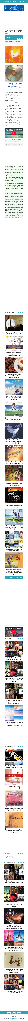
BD (12, 139)
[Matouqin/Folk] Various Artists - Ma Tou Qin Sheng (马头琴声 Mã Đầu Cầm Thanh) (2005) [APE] (14, 505)
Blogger (14, 1019)
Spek (18, 215)
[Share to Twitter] (22, 39)
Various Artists (8, 43)
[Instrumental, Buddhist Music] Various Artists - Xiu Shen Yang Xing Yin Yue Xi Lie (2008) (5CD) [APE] (14, 971)
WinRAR (13, 217)
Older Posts (19, 577)
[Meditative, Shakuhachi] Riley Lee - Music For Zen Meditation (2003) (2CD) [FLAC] (14, 830)
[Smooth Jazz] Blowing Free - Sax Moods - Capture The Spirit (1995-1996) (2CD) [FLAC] (14, 441)
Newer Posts (9, 577)
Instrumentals (18, 41)
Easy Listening (11, 41)
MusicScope (12, 215)
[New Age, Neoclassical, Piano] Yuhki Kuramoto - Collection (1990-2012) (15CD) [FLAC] (14, 549)
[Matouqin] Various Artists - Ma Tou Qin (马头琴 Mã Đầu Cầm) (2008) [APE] (14, 419)
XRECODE (17, 217)
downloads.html (18, 178)
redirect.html (14, 185)
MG (15, 139)
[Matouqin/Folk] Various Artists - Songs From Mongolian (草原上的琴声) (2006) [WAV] (14, 527)
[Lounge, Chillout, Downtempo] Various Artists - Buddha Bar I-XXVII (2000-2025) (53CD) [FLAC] (14, 949)
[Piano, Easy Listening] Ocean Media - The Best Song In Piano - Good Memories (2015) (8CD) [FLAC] (14, 724)
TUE (11, 36)
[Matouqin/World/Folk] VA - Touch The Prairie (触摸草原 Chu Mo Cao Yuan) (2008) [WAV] (14, 483)
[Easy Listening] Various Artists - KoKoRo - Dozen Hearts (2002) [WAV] (13, 32)
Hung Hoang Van (14, 1018)
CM (10, 139)
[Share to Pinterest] (20, 39)
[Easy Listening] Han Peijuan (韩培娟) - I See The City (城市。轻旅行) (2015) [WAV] (14, 398)
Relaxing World (13, 1015)
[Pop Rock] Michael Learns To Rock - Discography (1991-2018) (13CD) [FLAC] (14, 680)
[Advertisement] (14, 20)
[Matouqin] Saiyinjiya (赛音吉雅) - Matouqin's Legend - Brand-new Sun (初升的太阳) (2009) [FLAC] (14, 354)
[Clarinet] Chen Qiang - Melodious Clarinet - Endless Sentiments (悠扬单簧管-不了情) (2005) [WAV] (14, 808)
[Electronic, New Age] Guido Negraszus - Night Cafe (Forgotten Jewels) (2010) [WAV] (14, 376)
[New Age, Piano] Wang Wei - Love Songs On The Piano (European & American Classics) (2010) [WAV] (14, 926)
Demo (18, 139)
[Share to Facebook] (18, 39)
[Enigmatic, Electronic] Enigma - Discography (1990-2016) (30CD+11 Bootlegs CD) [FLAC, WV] (14, 702)
